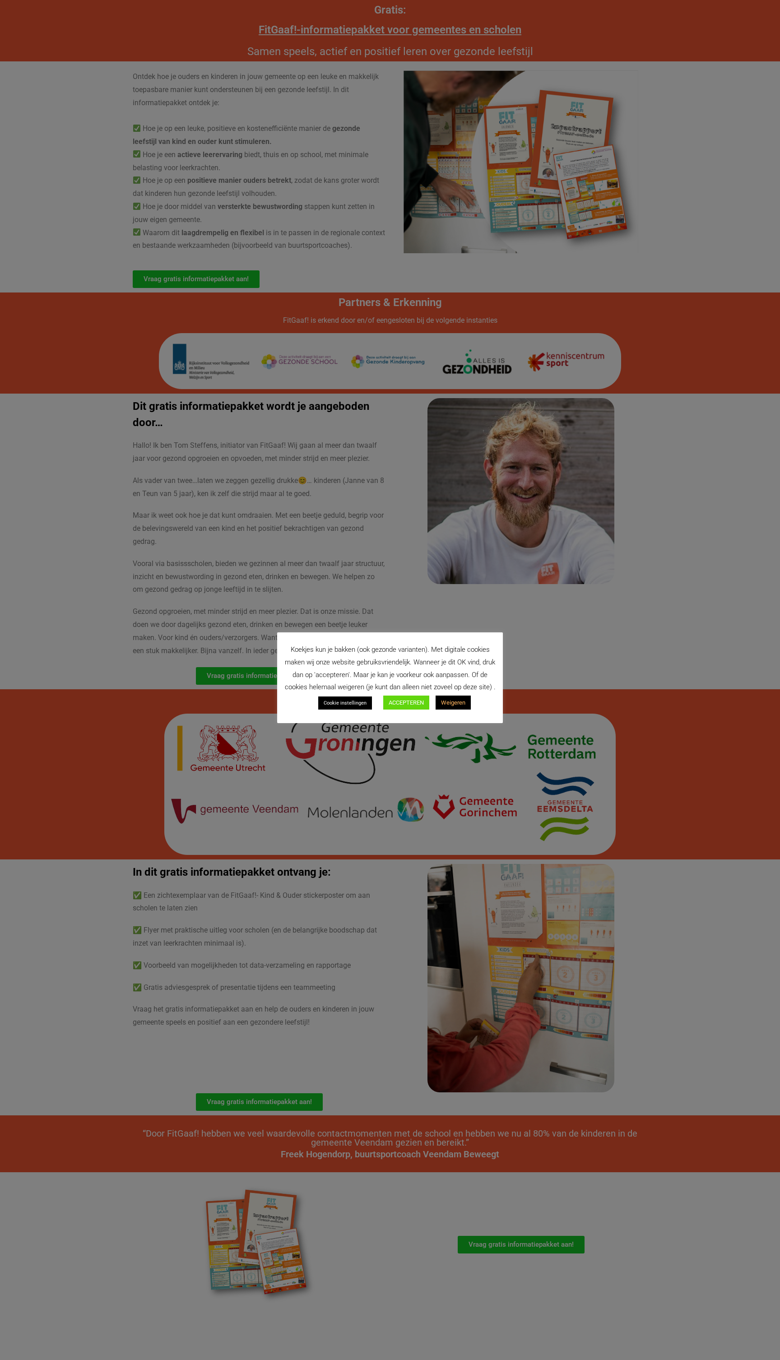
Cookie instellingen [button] (345, 703)
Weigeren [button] (453, 702)
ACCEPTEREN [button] (406, 702)
